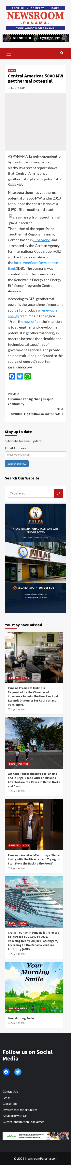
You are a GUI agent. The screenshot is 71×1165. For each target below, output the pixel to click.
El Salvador (41, 240)
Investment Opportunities (20, 1109)
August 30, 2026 (17, 709)
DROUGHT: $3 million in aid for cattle (37, 411)
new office (32, 321)
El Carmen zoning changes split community (30, 399)
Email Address (15, 448)
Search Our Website (22, 478)
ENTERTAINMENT (18, 1008)
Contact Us (10, 1091)
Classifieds (10, 1103)
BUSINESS (14, 678)
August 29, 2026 (17, 1023)
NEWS (12, 70)
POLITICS (23, 764)
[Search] (61, 53)
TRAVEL (22, 922)
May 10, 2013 (18, 88)
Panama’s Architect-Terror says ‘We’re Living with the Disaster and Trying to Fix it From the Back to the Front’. (34, 859)
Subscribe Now (16, 463)
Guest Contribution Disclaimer (23, 1122)
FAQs (6, 1097)
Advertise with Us (15, 1115)
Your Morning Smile (21, 1018)
